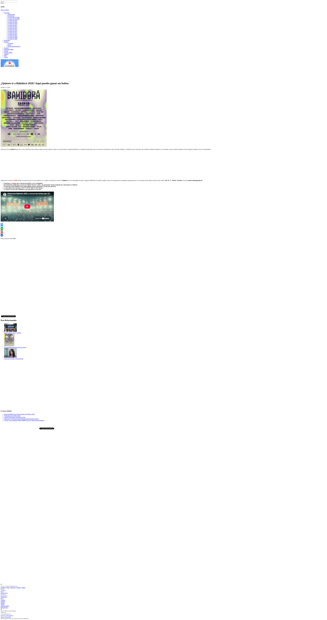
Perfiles (6, 51)
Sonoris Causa (4, 595)
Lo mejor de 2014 (12, 29)
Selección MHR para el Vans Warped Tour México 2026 (19, 414)
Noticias (6, 48)
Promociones (4, 607)
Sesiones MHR (8, 52)
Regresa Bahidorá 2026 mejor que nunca (15, 347)
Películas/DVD (4, 593)
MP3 (5, 55)
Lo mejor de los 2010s (13, 17)
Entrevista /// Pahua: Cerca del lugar (13, 358)
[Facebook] (163, 224)
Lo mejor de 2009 (12, 37)
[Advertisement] (32, 71)
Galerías (6, 54)
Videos (6, 57)
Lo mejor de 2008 (12, 39)
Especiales (7, 13)
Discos (9, 45)
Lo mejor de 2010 (12, 35)
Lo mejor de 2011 (12, 34)
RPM (2, 598)
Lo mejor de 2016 (12, 26)
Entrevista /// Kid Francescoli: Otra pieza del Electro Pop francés (21, 419)
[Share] (163, 235)
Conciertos (10, 43)
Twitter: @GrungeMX (6, 617)
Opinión (3, 601)
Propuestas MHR (8, 49)
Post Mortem (10, 16)
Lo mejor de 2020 (12, 20)
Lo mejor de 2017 (12, 25)
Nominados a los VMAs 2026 (12, 416)
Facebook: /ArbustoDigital (7, 615)
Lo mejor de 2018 (12, 23)
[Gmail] (163, 233)
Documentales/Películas (13, 46)
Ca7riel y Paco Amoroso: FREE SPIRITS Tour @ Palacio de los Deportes (24, 420)
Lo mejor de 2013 (12, 31)
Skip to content (5, 10)
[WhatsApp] (163, 229)
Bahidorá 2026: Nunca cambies (12, 332)
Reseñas (6, 42)
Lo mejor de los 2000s (13, 19)
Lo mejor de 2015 (12, 28)
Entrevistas (7, 40)
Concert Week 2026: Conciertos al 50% (14, 417)
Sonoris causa (11, 14)
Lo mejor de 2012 (12, 32)
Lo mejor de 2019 (12, 22)
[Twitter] (163, 226)
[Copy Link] (163, 231)
